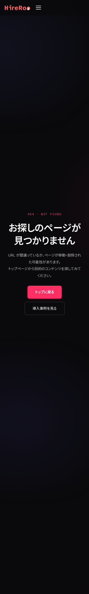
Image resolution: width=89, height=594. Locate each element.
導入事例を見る (45, 308)
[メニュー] (38, 7)
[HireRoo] (17, 7)
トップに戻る (44, 292)
